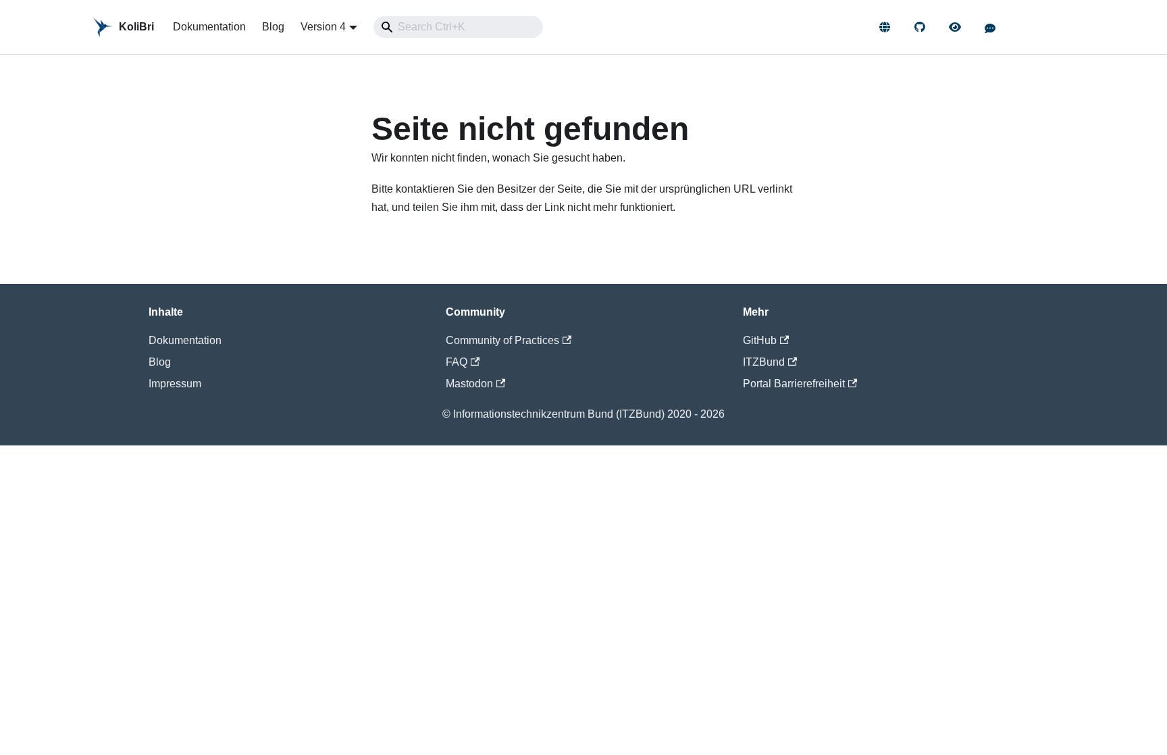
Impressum (175, 383)
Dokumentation (209, 26)
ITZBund (764, 362)
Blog (273, 26)
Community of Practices (502, 340)
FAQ (456, 362)
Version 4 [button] (323, 26)
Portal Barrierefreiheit (794, 383)
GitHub (760, 340)
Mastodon (469, 383)
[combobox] (458, 27)
